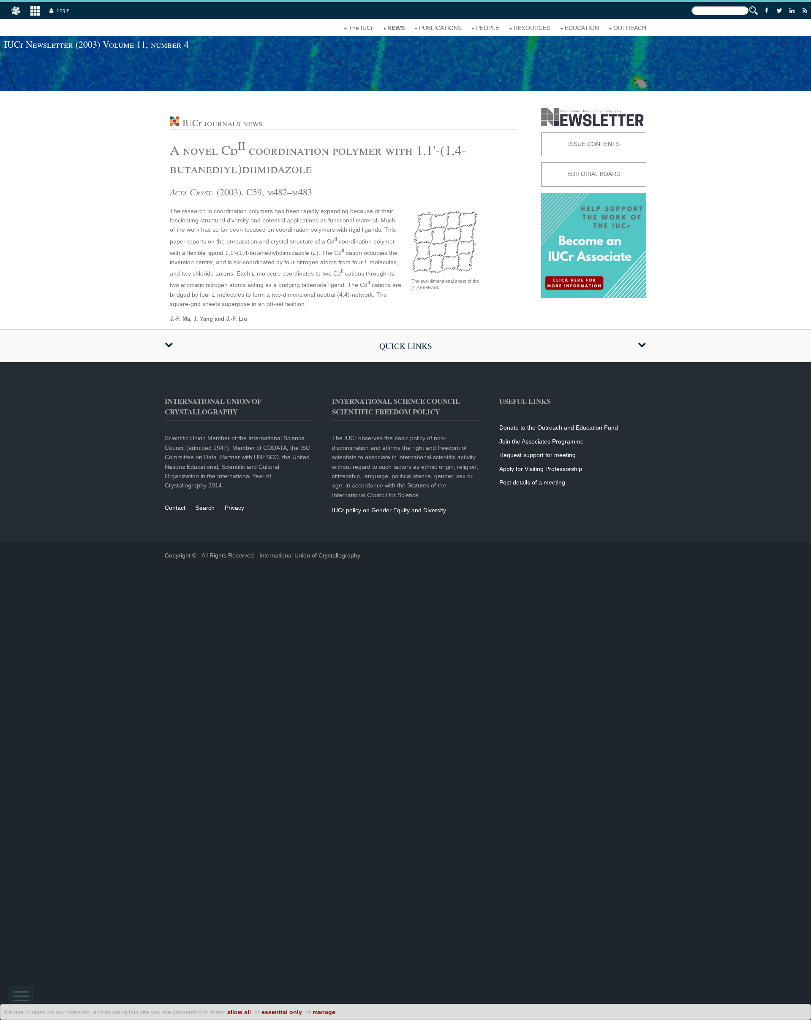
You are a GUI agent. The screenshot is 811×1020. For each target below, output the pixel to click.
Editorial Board (593, 173)
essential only (281, 1012)
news (396, 27)
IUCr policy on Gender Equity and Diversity (389, 510)
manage (324, 1012)
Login (63, 11)
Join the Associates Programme (541, 441)
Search (205, 507)
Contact (175, 507)
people (487, 27)
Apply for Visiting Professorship (540, 468)
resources (532, 27)
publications (440, 27)
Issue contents (594, 144)
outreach (629, 27)
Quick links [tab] (405, 346)
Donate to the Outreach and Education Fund (558, 427)
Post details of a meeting (532, 482)
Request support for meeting (537, 455)
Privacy (234, 507)
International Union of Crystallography (309, 555)
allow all (239, 1012)
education (582, 27)
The (360, 27)
